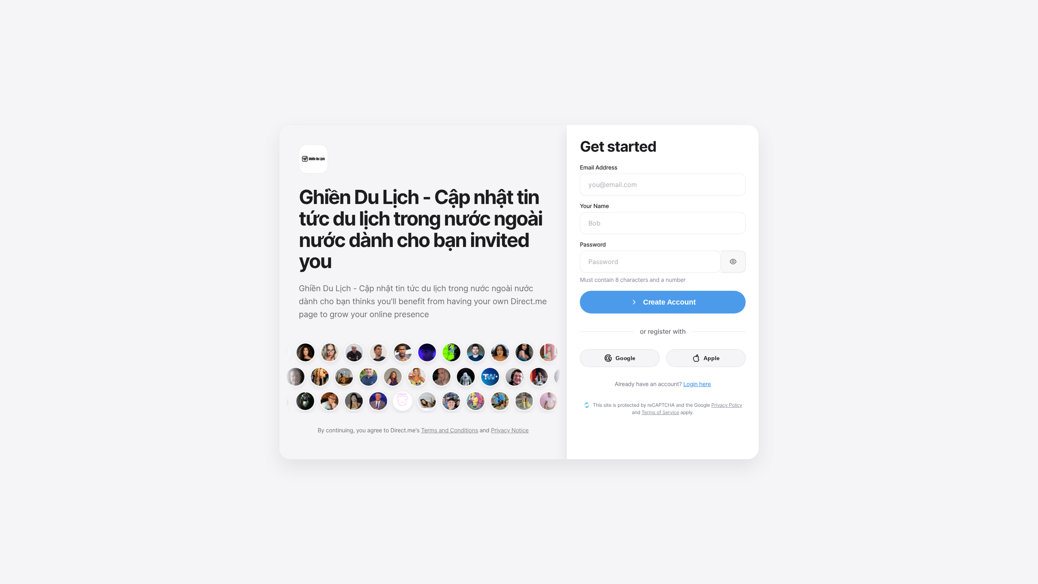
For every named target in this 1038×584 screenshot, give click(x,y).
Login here (697, 384)
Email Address (599, 167)
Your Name (594, 206)
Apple (711, 358)
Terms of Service (660, 412)
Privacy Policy (726, 405)
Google (625, 358)
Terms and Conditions (449, 430)
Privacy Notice (510, 430)
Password (593, 244)
